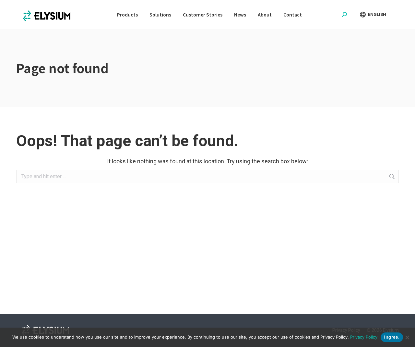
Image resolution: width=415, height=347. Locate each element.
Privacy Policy (363, 337)
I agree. (392, 337)
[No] (407, 337)
